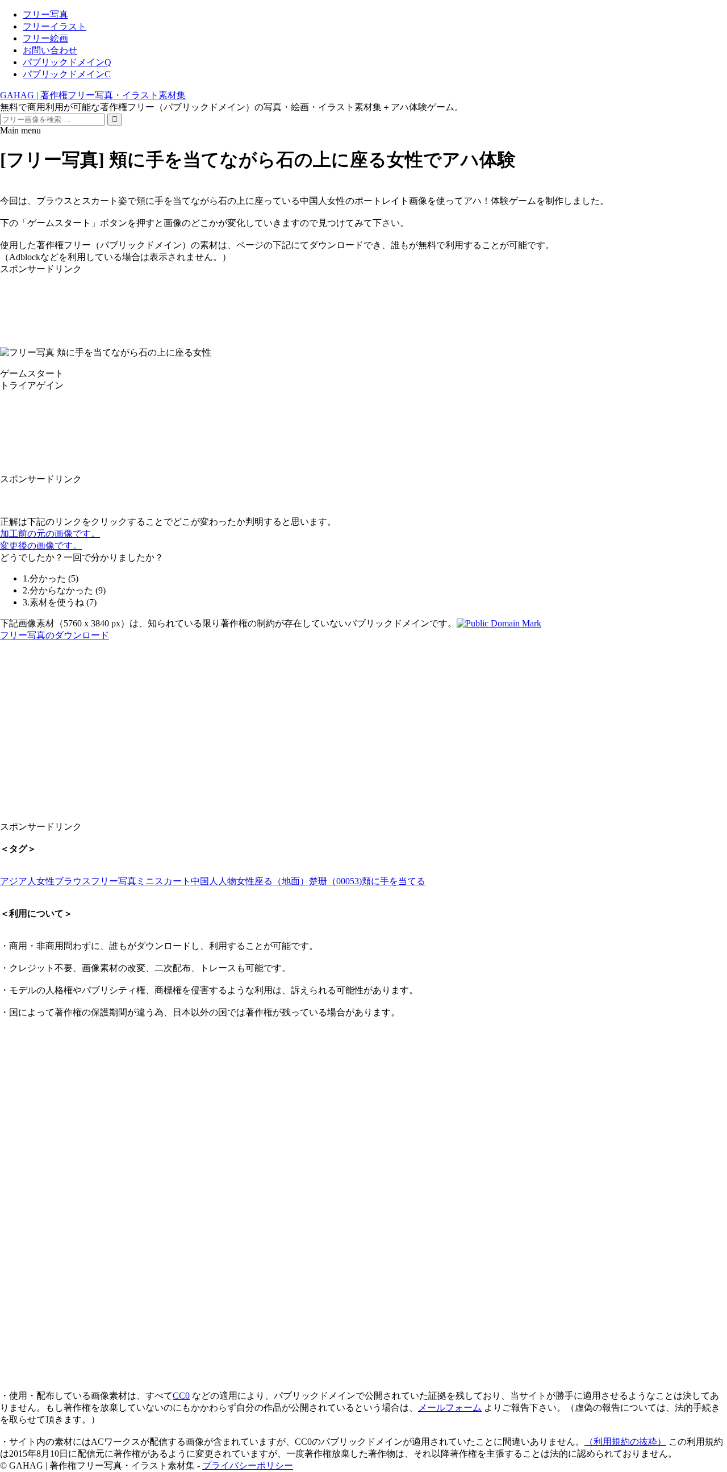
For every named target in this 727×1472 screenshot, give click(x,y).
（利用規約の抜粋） (625, 1441)
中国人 (204, 881)
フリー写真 (45, 14)
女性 (245, 881)
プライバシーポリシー (247, 1465)
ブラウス (73, 881)
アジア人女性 (27, 881)
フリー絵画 (45, 38)
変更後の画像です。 (41, 545)
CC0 (181, 1395)
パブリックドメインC (67, 74)
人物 (227, 881)
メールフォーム (450, 1407)
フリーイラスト (54, 26)
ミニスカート (163, 881)
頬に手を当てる (393, 881)
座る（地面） (281, 881)
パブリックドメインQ (67, 62)
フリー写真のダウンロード (54, 635)
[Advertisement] (341, 301)
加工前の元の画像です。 (50, 533)
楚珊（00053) (335, 881)
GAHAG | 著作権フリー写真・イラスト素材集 (93, 95)
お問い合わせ (50, 50)
